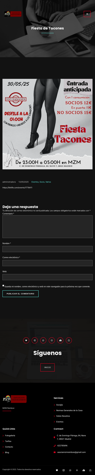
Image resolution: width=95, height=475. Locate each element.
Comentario (8, 214)
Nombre (6, 243)
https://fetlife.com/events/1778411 (17, 187)
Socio (42, 182)
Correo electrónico (11, 257)
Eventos (35, 182)
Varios (48, 182)
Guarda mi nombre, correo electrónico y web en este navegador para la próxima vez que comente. (47, 286)
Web (4, 271)
